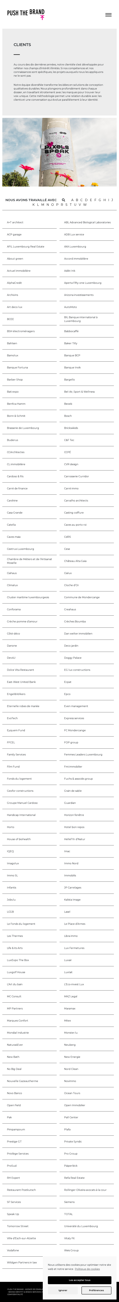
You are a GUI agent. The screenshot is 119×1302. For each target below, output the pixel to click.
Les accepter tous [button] (79, 1280)
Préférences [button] (96, 1290)
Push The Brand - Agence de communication (29, 1289)
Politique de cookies (87, 1269)
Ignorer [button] (63, 1290)
